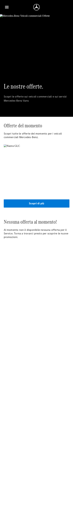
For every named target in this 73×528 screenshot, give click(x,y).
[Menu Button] (7, 7)
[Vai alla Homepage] (36, 7)
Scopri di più (36, 203)
